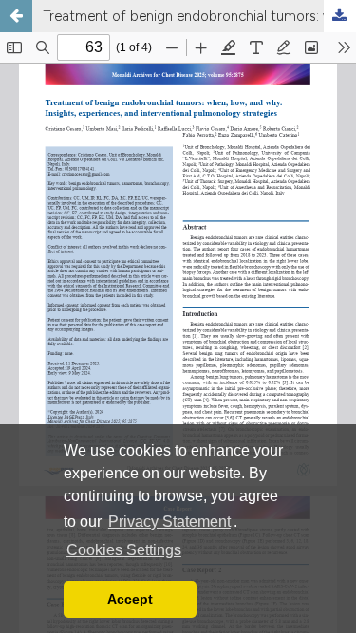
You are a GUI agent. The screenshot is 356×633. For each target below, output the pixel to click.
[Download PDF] (340, 16)
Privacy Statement (169, 521)
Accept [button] (130, 598)
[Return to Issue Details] (16, 16)
